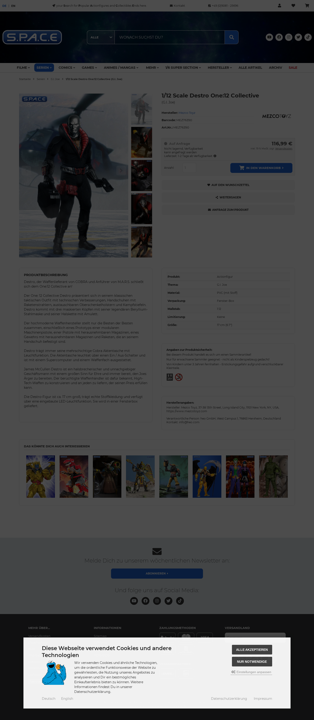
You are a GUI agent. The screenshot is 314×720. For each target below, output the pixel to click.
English (67, 699)
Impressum (263, 699)
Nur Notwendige (252, 661)
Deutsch (48, 699)
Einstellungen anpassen (253, 672)
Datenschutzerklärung (229, 699)
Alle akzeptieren (252, 649)
